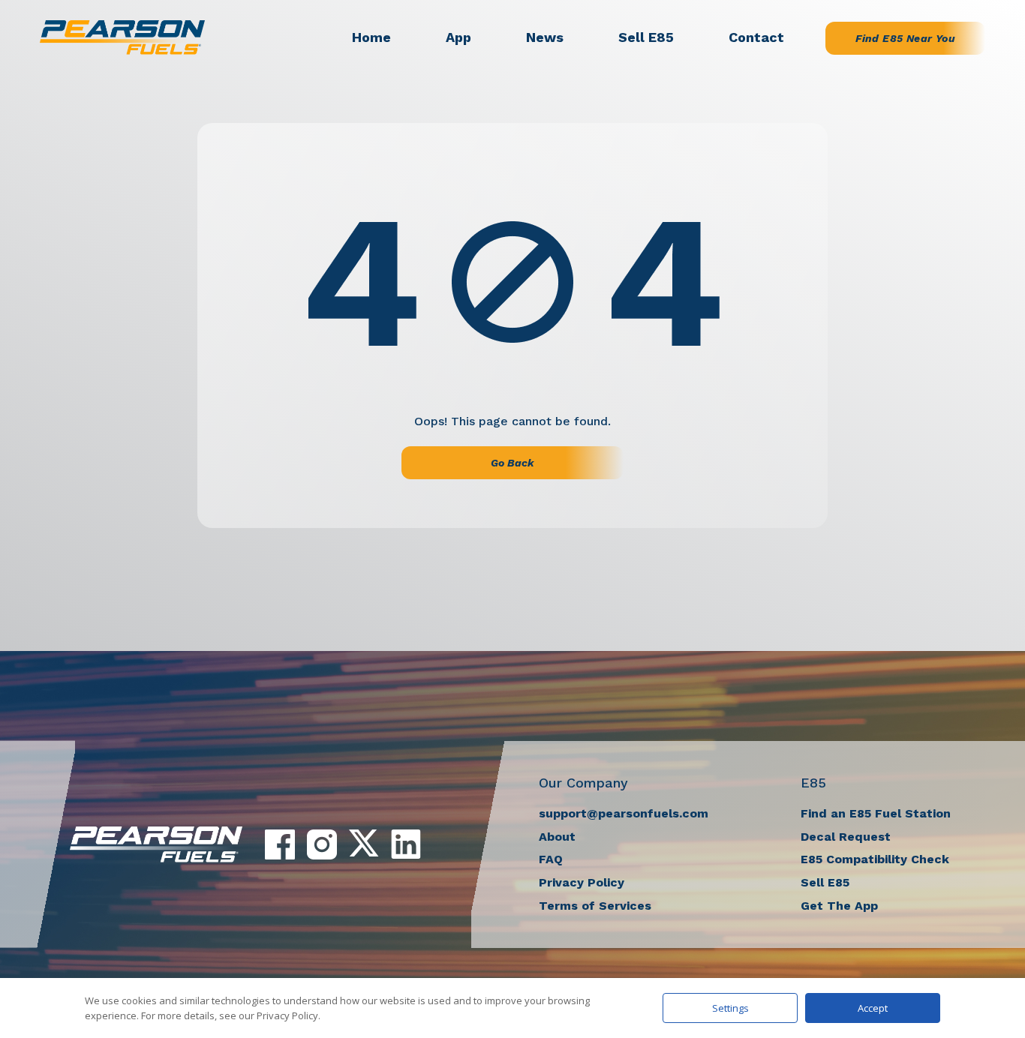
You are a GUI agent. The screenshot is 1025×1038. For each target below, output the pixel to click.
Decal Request (846, 837)
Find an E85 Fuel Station (876, 813)
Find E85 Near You (905, 38)
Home (371, 37)
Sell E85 (646, 37)
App (458, 37)
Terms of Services (595, 905)
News (545, 37)
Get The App (839, 905)
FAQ (551, 859)
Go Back (512, 463)
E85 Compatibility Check (875, 859)
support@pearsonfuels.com (623, 813)
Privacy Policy (581, 882)
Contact (756, 37)
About (557, 837)
